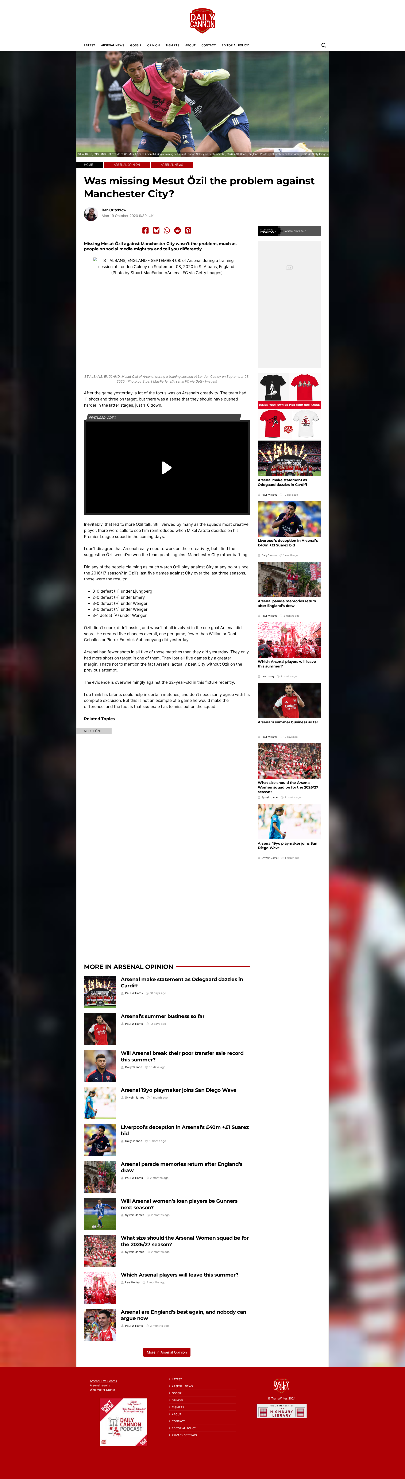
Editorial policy (235, 45)
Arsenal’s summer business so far (162, 1016)
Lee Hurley (132, 1282)
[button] (323, 45)
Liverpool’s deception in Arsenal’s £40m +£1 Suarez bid (288, 542)
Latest (89, 45)
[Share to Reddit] (177, 230)
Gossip (135, 45)
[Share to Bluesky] (156, 230)
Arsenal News (112, 45)
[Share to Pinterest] (188, 230)
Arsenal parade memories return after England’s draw (287, 603)
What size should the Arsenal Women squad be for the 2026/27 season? (288, 787)
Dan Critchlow (114, 210)
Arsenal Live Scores (103, 1381)
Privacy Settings (184, 1435)
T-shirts (172, 45)
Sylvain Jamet (134, 1097)
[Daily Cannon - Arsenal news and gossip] (202, 21)
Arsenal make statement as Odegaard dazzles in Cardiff (282, 482)
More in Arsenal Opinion (128, 966)
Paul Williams (134, 993)
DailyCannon (133, 1067)
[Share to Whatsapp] (166, 230)
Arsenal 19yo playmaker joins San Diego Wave (178, 1090)
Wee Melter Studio (102, 1389)
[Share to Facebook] (145, 230)
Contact (208, 45)
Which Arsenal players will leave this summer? (179, 1275)
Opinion (153, 45)
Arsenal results (100, 1385)
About (190, 45)
